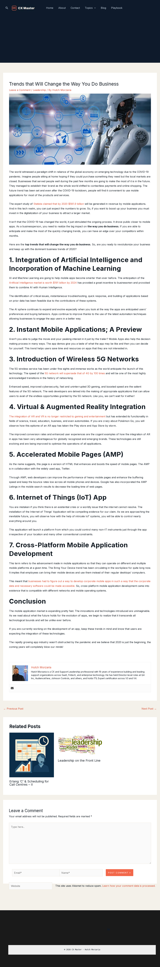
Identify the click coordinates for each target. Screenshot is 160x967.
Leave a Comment (19, 90)
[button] (6, 8)
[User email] (12, 688)
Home (49, 7)
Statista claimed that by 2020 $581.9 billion (58, 203)
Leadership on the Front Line (79, 760)
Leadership (39, 90)
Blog (103, 7)
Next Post (149, 708)
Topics (89, 7)
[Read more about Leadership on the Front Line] (80, 744)
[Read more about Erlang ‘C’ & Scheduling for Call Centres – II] (31, 754)
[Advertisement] (80, 39)
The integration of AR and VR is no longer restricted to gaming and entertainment (57, 416)
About (62, 7)
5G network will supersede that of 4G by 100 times (75, 373)
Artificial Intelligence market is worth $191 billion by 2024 (43, 282)
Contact (75, 7)
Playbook (116, 7)
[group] (82, 950)
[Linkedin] (108, 929)
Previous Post (13, 708)
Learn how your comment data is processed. (128, 885)
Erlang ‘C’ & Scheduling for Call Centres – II (29, 782)
